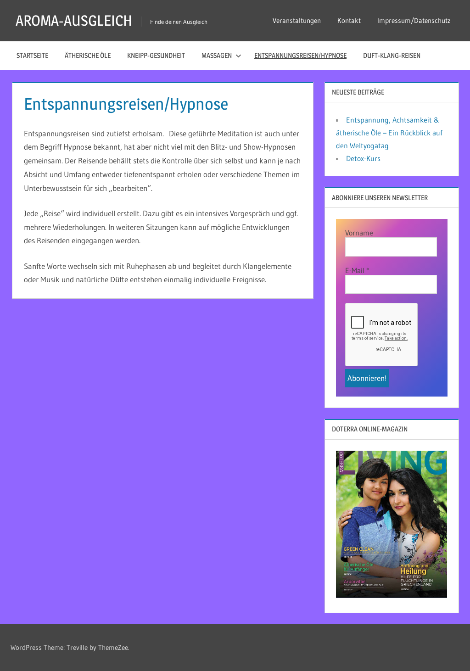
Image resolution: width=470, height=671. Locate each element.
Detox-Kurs (363, 158)
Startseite (32, 55)
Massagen (216, 55)
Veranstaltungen (297, 20)
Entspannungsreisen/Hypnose (300, 55)
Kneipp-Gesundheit (156, 55)
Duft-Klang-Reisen (391, 55)
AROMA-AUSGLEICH (74, 20)
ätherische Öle (88, 55)
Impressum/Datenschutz (413, 20)
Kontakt (349, 20)
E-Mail (357, 270)
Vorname (359, 232)
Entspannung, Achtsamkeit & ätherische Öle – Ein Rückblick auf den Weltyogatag (389, 132)
